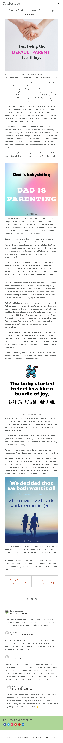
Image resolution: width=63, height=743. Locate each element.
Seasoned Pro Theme (49, 737)
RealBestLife (11, 3)
